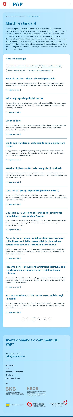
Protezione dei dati (13, 378)
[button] (69, 4)
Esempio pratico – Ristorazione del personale (30, 78)
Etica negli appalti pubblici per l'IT (24, 98)
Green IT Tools (13, 120)
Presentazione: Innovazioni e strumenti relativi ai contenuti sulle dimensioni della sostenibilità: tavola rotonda (36, 270)
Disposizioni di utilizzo (14, 372)
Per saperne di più (12, 90)
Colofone (9, 375)
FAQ (7, 368)
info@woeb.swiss (15, 356)
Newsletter (10, 365)
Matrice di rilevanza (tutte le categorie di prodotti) (33, 168)
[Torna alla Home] (4, 4)
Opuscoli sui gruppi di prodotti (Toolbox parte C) (32, 190)
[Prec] (23, 319)
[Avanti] (50, 319)
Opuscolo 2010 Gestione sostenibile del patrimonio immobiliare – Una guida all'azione (34, 214)
